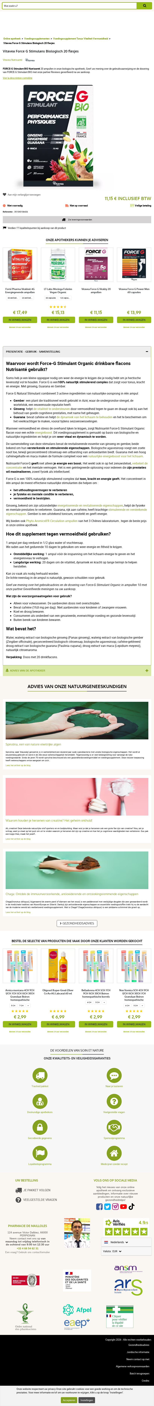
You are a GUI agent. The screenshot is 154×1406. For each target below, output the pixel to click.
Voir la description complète (17, 78)
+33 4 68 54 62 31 (27, 1248)
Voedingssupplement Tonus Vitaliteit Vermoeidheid (80, 38)
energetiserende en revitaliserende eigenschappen (90, 505)
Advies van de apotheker (27, 670)
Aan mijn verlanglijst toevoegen (24, 194)
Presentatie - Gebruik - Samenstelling (33, 352)
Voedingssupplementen (37, 38)
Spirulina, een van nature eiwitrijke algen (33, 744)
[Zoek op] (144, 5)
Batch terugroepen (139, 1373)
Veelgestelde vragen (114, 1112)
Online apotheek (12, 38)
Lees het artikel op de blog (18, 765)
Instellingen (87, 1400)
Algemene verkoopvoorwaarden (132, 1366)
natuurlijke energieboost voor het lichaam (115, 456)
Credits (145, 1380)
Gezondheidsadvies (78, 923)
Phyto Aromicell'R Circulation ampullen (52, 521)
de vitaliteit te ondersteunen (51, 409)
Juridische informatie (138, 1352)
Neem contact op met (137, 1359)
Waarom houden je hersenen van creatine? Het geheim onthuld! (49, 820)
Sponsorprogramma (114, 1138)
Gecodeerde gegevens (40, 1138)
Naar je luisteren (114, 1086)
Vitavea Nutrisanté (12, 59)
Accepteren (69, 1400)
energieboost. (44, 432)
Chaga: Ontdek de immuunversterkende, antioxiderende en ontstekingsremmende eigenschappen (72, 894)
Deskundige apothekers (40, 1112)
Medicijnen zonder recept (114, 1164)
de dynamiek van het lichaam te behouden (84, 417)
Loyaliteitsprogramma (39, 1164)
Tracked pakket (40, 1086)
